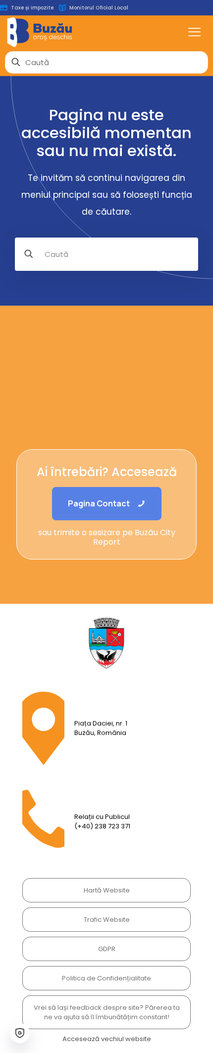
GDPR (106, 949)
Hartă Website (107, 890)
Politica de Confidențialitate (106, 978)
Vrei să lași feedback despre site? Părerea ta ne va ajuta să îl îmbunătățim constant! (107, 1012)
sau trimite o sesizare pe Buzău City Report (106, 537)
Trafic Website (107, 919)
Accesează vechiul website (106, 1039)
